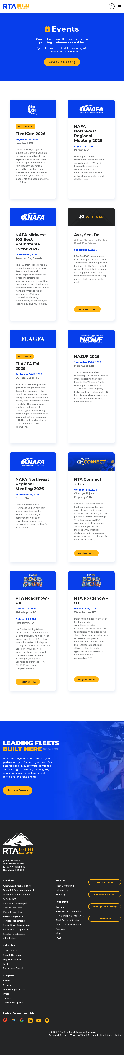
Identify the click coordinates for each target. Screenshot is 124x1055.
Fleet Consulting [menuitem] (65, 886)
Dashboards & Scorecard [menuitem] (16, 894)
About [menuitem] (6, 981)
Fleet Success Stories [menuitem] (67, 920)
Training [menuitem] (60, 894)
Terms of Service (58, 1035)
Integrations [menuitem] (62, 890)
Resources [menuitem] (62, 902)
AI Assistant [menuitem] (9, 899)
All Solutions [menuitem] (10, 938)
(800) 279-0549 (11, 860)
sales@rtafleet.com (13, 863)
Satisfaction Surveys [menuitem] (14, 934)
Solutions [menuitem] (8, 880)
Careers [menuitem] (7, 998)
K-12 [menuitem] (5, 964)
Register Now (86, 553)
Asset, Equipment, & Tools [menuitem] (17, 886)
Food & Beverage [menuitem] (12, 955)
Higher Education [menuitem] (12, 959)
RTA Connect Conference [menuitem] (70, 916)
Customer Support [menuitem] (13, 1003)
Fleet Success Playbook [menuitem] (69, 911)
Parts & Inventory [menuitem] (12, 912)
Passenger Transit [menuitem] (13, 968)
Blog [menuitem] (58, 933)
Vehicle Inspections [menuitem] (14, 921)
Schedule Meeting (62, 62)
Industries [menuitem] (9, 945)
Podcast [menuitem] (60, 907)
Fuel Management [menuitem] (13, 916)
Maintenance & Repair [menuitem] (15, 903)
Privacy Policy (96, 1035)
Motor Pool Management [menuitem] (17, 925)
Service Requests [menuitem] (12, 908)
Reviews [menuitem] (60, 929)
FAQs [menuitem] (59, 938)
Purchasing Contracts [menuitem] (15, 989)
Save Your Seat (87, 309)
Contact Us (104, 918)
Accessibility (113, 1035)
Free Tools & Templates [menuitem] (69, 925)
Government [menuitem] (10, 951)
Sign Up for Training (105, 906)
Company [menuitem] (8, 975)
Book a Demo (18, 790)
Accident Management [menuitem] (15, 930)
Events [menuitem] (7, 985)
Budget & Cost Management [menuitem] (18, 890)
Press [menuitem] (6, 994)
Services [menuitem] (60, 880)
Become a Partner (105, 894)
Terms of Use (78, 1035)
